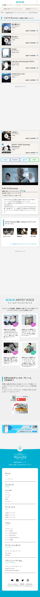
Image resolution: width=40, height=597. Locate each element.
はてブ (25, 160)
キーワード (8, 501)
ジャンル (7, 495)
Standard (7, 555)
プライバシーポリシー (13, 584)
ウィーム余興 (9, 539)
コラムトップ (9, 528)
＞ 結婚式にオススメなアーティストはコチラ (23, 244)
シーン (7, 492)
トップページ (9, 479)
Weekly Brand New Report (12, 570)
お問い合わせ (29, 584)
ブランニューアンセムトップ (13, 566)
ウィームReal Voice (10, 535)
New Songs (8, 553)
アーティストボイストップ (13, 551)
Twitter (5, 159)
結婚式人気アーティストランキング (16, 12)
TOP (2, 12)
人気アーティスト (10, 513)
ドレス (7, 497)
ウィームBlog (9, 531)
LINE (34, 159)
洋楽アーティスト (10, 517)
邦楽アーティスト (10, 515)
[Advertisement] (20, 108)
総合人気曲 (8, 490)
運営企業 (22, 584)
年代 (6, 499)
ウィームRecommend (11, 533)
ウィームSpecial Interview (12, 537)
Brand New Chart (9, 568)
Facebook (15, 159)
